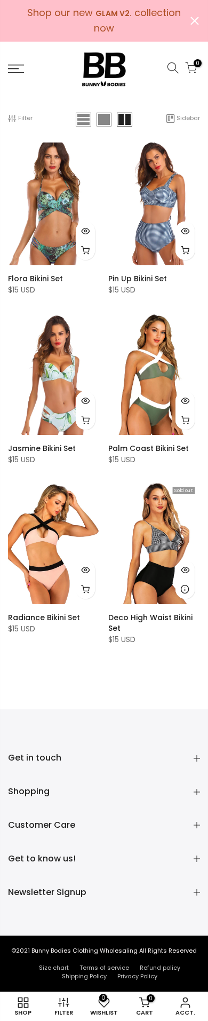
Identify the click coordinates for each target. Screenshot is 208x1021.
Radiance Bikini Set (44, 617)
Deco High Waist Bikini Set (150, 623)
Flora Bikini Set (35, 278)
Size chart (54, 967)
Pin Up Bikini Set (137, 278)
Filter (25, 118)
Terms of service (104, 967)
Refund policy (160, 967)
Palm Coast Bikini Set (148, 448)
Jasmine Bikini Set (42, 448)
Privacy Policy (137, 976)
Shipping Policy (84, 976)
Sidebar (188, 118)
